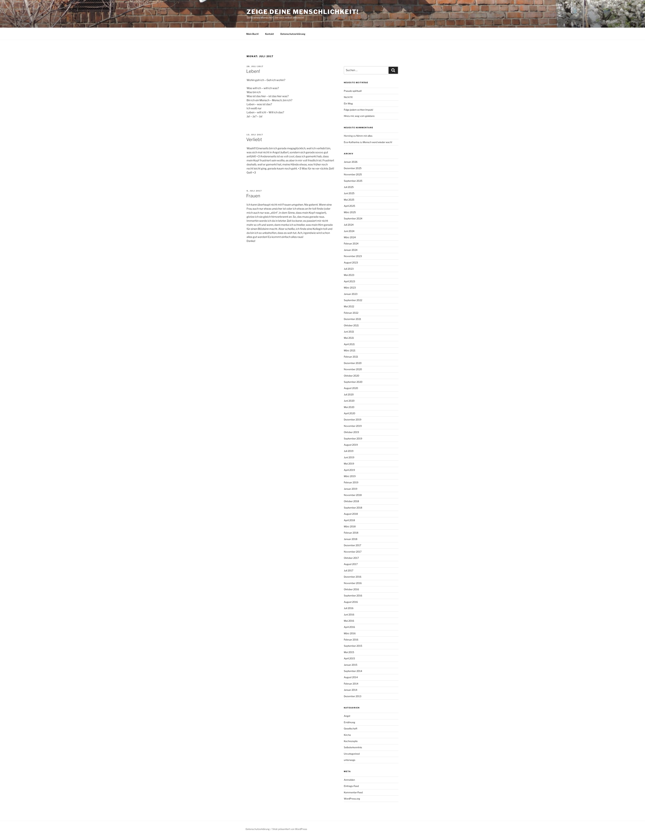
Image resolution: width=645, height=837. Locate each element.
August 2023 (351, 262)
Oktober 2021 (351, 325)
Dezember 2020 (353, 363)
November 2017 (352, 551)
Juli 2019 (348, 451)
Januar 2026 (350, 161)
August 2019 (351, 444)
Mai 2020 (349, 407)
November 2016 (353, 583)
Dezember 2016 (352, 576)
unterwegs (349, 759)
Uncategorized (352, 753)
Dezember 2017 (352, 545)
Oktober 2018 (351, 501)
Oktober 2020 (351, 375)
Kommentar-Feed (353, 792)
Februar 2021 (351, 356)
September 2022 (353, 300)
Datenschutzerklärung (292, 33)
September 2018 (353, 507)
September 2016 (353, 595)
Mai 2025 (349, 199)
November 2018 (353, 495)
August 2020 (351, 388)
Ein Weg (348, 103)
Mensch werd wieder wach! (377, 142)
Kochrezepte (351, 741)
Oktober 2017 (351, 557)
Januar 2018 (350, 539)
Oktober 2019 (351, 432)
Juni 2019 (349, 457)
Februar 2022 (351, 312)
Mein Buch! (252, 33)
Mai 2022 (349, 306)
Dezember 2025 (352, 168)
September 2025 (353, 180)
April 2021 (349, 344)
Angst (347, 715)
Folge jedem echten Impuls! (358, 109)
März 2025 (350, 212)
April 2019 (349, 470)
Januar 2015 (350, 664)
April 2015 (349, 658)
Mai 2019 (349, 463)
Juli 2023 (349, 268)
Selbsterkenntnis (353, 747)
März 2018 (350, 526)
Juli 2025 (349, 187)
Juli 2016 (348, 608)
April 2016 (349, 627)
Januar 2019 (350, 488)
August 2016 (351, 601)
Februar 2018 (351, 532)
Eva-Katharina (351, 142)
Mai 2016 (349, 620)
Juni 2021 (349, 331)
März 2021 (349, 350)
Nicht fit (348, 97)
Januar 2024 (350, 249)
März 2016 (350, 633)
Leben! (253, 71)
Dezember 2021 (352, 319)
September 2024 (353, 218)
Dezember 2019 (352, 419)
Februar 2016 (351, 639)
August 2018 (351, 513)
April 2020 (349, 413)
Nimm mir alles (364, 135)
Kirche (347, 734)
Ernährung (349, 722)
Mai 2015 (349, 652)
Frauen (253, 195)
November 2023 (353, 256)
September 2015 (353, 645)
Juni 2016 (349, 614)
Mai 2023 (349, 275)
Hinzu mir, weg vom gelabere (359, 115)
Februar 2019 (351, 482)
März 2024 (350, 237)
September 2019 (353, 438)
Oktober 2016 (351, 589)
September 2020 (353, 381)
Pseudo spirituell (352, 90)
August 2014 (351, 677)
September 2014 (353, 671)
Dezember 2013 (352, 696)
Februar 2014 (351, 683)
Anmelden (349, 779)
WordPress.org (352, 798)
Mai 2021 (349, 337)
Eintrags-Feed (351, 786)
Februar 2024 (351, 243)
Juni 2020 (349, 400)
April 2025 (349, 205)
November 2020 (353, 369)
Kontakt (269, 33)
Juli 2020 (349, 394)
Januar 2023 (350, 294)
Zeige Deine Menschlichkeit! (303, 11)
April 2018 (349, 520)
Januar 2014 (350, 689)
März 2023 (350, 287)
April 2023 (349, 281)
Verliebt (254, 139)
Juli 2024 (349, 224)
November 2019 (353, 425)
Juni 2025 (349, 193)
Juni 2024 (349, 231)
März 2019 (350, 476)
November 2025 (353, 174)
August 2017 (351, 564)
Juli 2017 (348, 570)
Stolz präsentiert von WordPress (289, 829)
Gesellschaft (350, 728)
